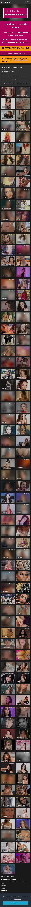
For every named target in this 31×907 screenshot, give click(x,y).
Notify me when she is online (16, 76)
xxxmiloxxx (9, 24)
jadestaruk (19, 35)
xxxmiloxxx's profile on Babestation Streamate (16, 83)
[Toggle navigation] (27, 2)
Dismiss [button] (15, 903)
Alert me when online (15, 48)
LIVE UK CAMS (6, 2)
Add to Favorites (16, 79)
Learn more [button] (17, 899)
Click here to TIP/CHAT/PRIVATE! (16, 53)
